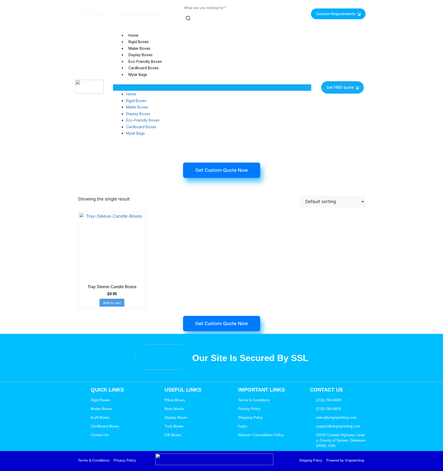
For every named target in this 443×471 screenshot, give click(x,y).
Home (133, 35)
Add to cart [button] (112, 303)
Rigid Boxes (138, 41)
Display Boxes (140, 55)
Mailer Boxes (139, 48)
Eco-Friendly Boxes (145, 61)
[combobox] (207, 8)
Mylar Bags (137, 74)
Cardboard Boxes (143, 68)
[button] (212, 87)
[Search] (188, 19)
